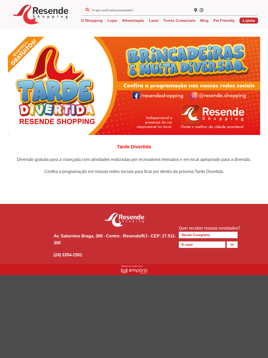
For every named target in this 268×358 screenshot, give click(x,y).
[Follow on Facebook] (210, 10)
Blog (204, 20)
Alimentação (133, 20)
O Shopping (92, 20)
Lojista (249, 20)
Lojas (112, 20)
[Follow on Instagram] (218, 10)
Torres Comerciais (179, 20)
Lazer (154, 20)
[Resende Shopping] (40, 14)
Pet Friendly (224, 20)
